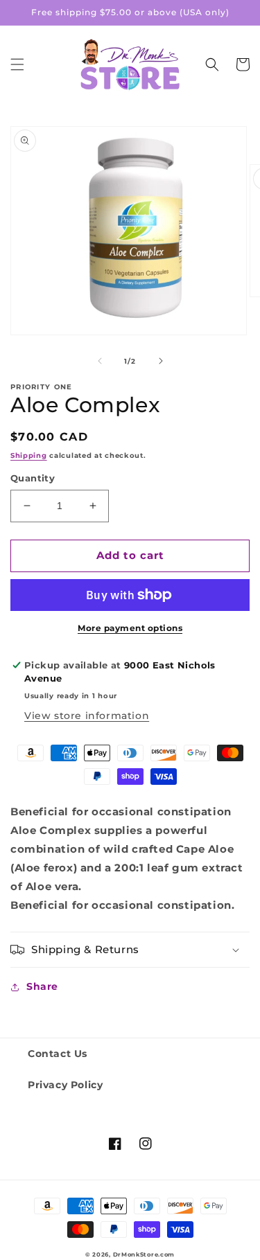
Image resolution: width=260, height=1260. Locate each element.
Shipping (28, 455)
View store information (86, 715)
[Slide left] (100, 361)
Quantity (32, 477)
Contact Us (57, 1053)
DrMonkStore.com (144, 1254)
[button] (17, 64)
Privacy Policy (65, 1085)
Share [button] (42, 986)
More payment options (130, 628)
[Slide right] (161, 361)
